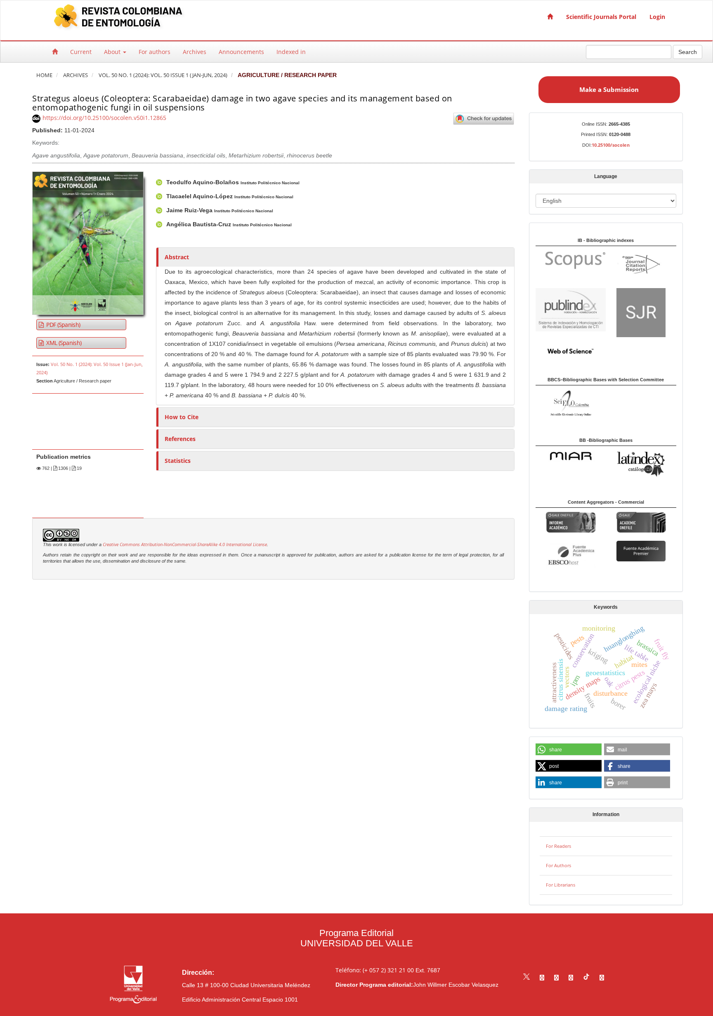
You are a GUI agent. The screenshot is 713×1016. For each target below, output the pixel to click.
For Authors (558, 865)
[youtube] (571, 977)
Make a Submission (609, 89)
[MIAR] (570, 456)
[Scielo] (570, 402)
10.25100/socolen (611, 145)
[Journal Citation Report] (641, 264)
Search (687, 52)
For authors (154, 52)
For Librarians (560, 885)
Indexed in (291, 52)
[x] (526, 977)
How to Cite (181, 417)
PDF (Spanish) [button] (62, 324)
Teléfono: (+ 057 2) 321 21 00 (374, 970)
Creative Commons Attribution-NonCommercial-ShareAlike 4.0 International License (185, 544)
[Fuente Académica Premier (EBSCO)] (641, 550)
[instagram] (556, 977)
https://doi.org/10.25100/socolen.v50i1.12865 (104, 118)
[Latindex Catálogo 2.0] (641, 463)
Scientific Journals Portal (601, 17)
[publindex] (571, 309)
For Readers (558, 846)
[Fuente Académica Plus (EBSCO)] (570, 555)
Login (657, 17)
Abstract (177, 257)
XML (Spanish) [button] (63, 343)
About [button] (113, 52)
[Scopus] (571, 260)
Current (81, 52)
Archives (194, 52)
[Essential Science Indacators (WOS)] (570, 350)
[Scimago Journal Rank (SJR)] (641, 312)
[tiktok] (586, 977)
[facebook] (542, 977)
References (180, 439)
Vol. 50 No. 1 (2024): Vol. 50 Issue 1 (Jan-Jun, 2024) (163, 75)
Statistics (178, 461)
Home (44, 75)
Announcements (241, 52)
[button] (569, 750)
